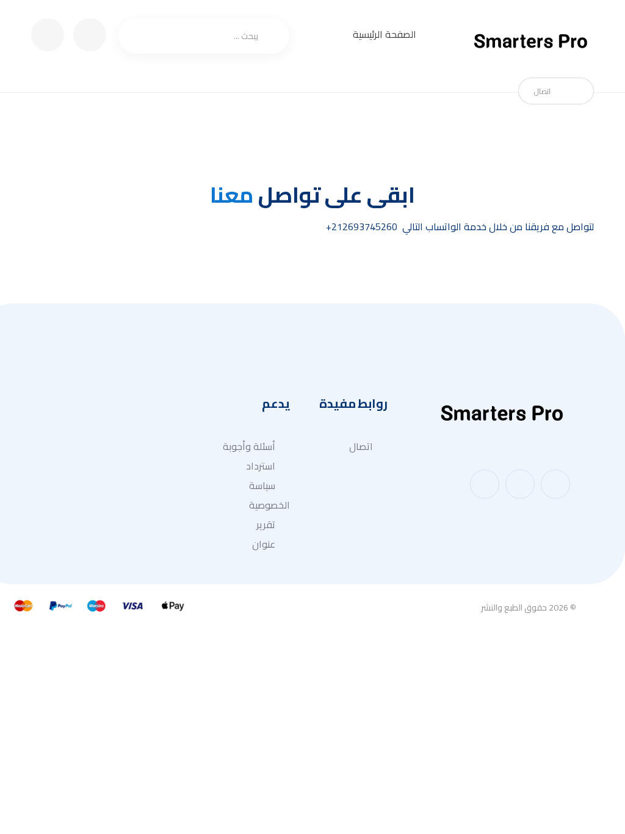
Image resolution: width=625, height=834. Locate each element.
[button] (555, 484)
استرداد (260, 466)
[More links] (327, 35)
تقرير (265, 524)
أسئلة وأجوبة (249, 446)
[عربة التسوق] (89, 33)
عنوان (263, 544)
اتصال (361, 446)
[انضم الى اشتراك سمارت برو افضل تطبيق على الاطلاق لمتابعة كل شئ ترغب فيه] (531, 41)
